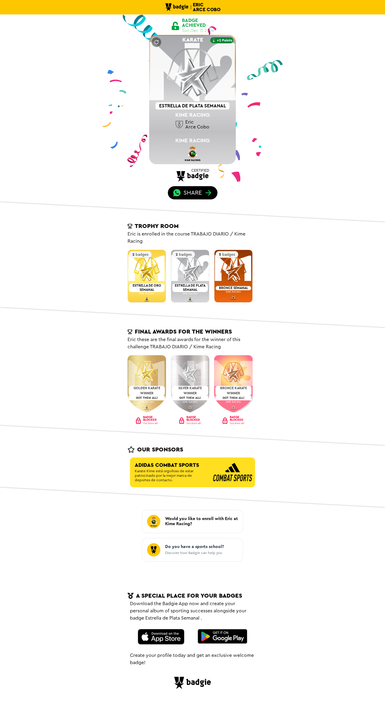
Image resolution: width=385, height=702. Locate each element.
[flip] (156, 42)
